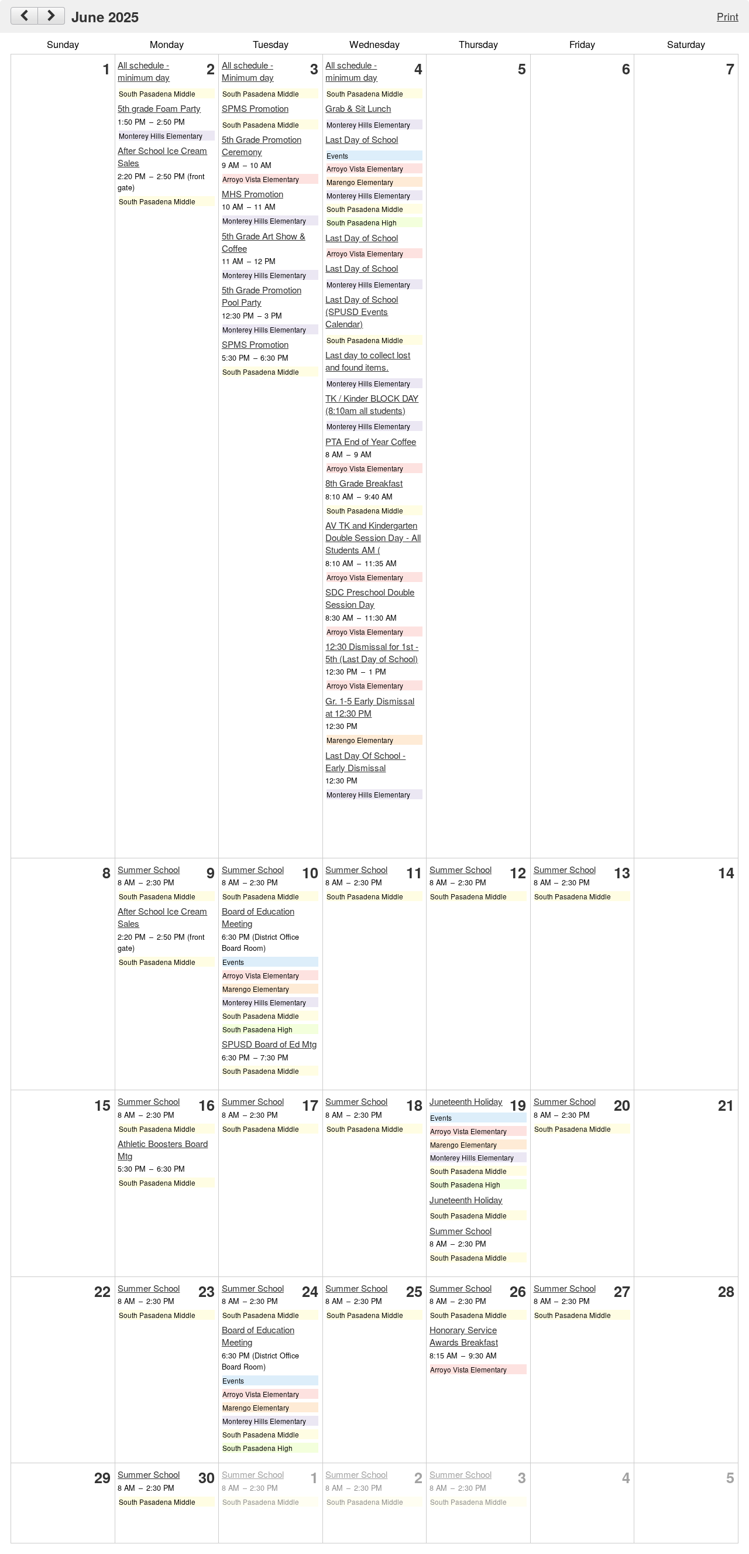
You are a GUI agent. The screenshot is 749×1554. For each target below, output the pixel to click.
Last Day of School (361, 139)
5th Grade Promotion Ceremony (261, 145)
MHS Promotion (252, 193)
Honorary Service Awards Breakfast (464, 1335)
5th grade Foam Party (159, 108)
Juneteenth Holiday (466, 1101)
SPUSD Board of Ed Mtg (269, 1044)
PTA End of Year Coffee (370, 441)
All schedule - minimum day (144, 71)
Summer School (149, 869)
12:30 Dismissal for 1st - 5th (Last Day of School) (371, 652)
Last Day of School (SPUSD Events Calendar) (361, 311)
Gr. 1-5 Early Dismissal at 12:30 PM (369, 706)
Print (727, 16)
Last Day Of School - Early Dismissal (365, 761)
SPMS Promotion (255, 108)
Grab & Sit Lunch (358, 108)
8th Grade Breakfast (364, 483)
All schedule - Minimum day (248, 71)
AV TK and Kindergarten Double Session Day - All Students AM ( (373, 537)
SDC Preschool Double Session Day (369, 598)
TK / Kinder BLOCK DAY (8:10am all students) (371, 404)
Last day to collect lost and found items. (367, 360)
